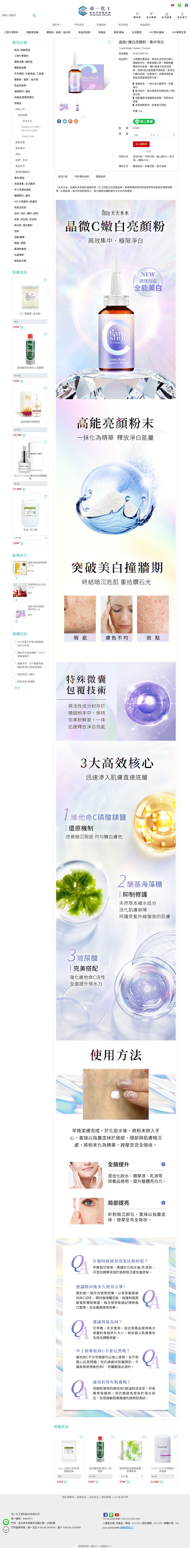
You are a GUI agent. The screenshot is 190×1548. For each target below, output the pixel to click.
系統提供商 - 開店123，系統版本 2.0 (95, 1546)
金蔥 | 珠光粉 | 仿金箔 (25, 219)
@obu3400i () (120, 1527)
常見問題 (123, 25)
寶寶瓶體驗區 (22, 172)
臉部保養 (20, 142)
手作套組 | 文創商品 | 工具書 (29, 73)
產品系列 (20, 166)
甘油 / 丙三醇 (30, 530)
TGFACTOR (27, 136)
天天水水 (27, 121)
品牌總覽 (22, 115)
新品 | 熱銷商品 (22, 50)
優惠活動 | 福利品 (23, 62)
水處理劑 (19, 255)
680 (30, 615)
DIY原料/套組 (156, 32)
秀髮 (17, 154)
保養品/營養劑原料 (24, 97)
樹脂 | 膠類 (19, 243)
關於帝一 (57, 25)
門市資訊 (79, 25)
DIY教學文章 (179, 32)
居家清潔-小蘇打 (26, 674)
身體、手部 (21, 160)
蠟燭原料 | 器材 (22, 195)
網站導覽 (106, 1497)
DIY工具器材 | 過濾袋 (25, 201)
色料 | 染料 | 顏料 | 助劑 (26, 213)
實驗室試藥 (32, 32)
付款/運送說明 (81, 176)
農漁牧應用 (20, 249)
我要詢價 (100, 176)
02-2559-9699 (113, 1518)
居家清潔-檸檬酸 (26, 681)
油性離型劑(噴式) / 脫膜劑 (30, 367)
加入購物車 (141, 144)
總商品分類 (20, 261)
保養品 (102, 32)
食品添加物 (84, 32)
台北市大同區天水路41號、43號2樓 (36, 1523)
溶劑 (16, 231)
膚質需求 (20, 148)
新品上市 (20, 109)
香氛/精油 (119, 32)
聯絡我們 (145, 25)
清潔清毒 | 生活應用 (24, 184)
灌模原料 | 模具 (22, 91)
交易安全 (94, 1497)
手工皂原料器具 (22, 189)
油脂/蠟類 (19, 237)
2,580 (31, 571)
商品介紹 (63, 176)
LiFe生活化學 (121, 1497)
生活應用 (136, 32)
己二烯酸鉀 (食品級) (30, 313)
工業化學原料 (11, 32)
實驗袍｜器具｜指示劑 (58, 32)
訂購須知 (101, 25)
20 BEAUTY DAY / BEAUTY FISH (31, 129)
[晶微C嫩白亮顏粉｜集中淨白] (84, 70)
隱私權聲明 (68, 1497)
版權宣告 (81, 1497)
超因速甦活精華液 (30, 421)
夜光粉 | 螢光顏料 (23, 225)
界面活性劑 (20, 207)
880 (30, 593)
